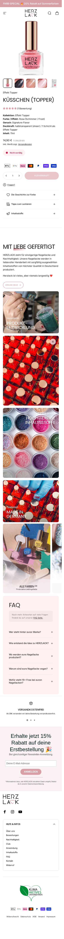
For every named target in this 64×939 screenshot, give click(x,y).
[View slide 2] (31, 720)
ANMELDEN (31, 771)
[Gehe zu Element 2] (19, 83)
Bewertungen (12, 835)
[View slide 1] (27, 720)
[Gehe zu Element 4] (42, 83)
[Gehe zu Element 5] (54, 83)
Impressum (50, 917)
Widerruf (10, 865)
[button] (53, 342)
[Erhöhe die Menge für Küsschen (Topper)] (19, 175)
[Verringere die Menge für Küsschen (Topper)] (6, 175)
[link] (21, 325)
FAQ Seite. (38, 618)
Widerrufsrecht (13, 917)
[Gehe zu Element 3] (30, 83)
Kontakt (9, 861)
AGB (34, 917)
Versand (41, 917)
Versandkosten (25, 144)
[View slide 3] (34, 720)
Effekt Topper (10, 92)
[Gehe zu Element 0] (7, 83)
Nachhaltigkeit (12, 839)
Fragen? (11, 185)
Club (8, 844)
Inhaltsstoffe (12, 852)
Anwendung (11, 848)
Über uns (10, 831)
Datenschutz (26, 917)
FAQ (8, 856)
